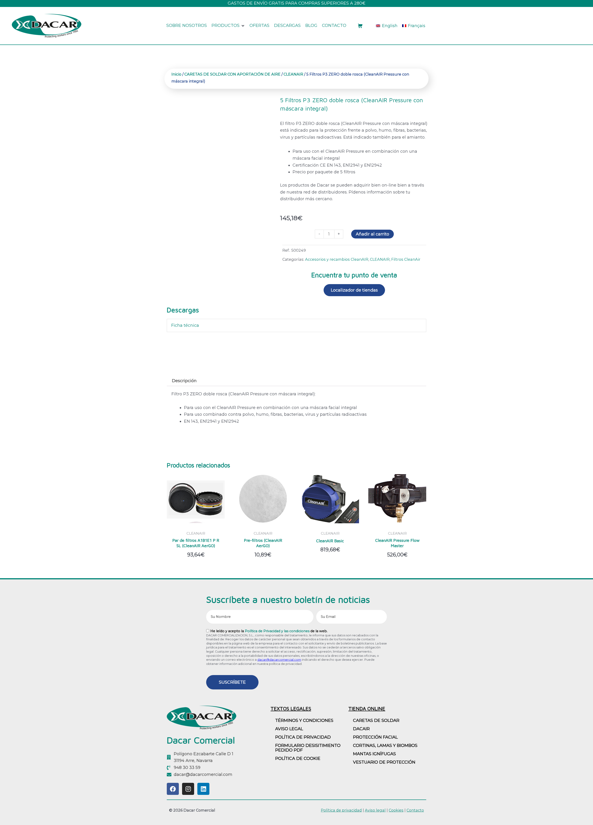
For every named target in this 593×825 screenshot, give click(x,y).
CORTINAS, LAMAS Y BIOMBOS (385, 745)
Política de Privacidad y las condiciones (277, 631)
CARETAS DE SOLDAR (376, 720)
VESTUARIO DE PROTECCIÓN (384, 762)
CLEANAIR (293, 74)
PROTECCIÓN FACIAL (375, 737)
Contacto (415, 810)
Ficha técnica (185, 325)
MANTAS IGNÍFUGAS (374, 753)
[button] (228, 25)
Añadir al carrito (372, 234)
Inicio (176, 74)
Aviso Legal (289, 728)
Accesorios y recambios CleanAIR (336, 259)
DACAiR (361, 728)
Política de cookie (297, 758)
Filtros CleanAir (405, 259)
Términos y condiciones (304, 720)
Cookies (396, 810)
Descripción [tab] (184, 380)
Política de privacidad (303, 737)
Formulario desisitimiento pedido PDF (308, 748)
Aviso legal (375, 810)
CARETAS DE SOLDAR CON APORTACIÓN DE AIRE (232, 74)
